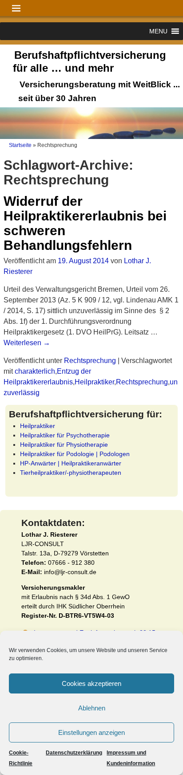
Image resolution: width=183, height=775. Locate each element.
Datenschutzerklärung (74, 753)
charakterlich (35, 371)
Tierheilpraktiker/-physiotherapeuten (70, 472)
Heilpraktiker (94, 382)
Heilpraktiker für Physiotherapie (64, 444)
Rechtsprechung (90, 360)
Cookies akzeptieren (91, 683)
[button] (158, 31)
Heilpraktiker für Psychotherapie (65, 435)
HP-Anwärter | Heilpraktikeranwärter (70, 463)
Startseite (20, 145)
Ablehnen (91, 708)
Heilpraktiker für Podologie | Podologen (75, 453)
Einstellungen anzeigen (91, 732)
